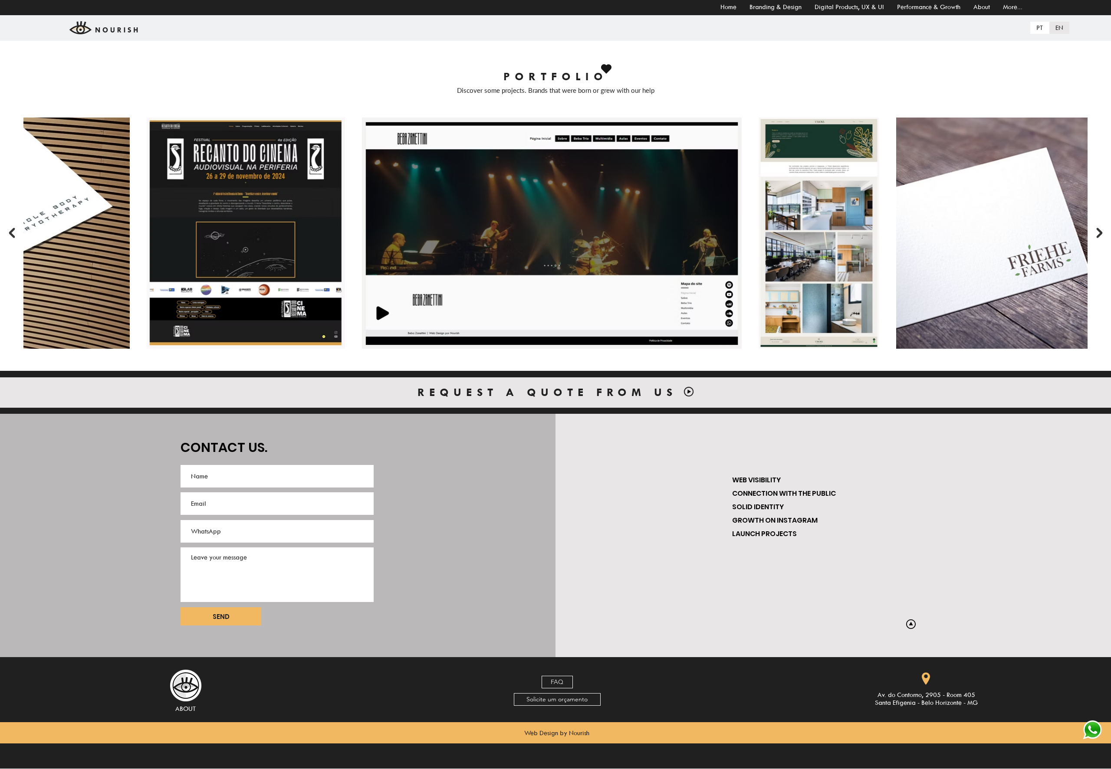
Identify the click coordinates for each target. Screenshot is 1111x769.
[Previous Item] (12, 233)
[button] (557, 682)
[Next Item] (1099, 233)
